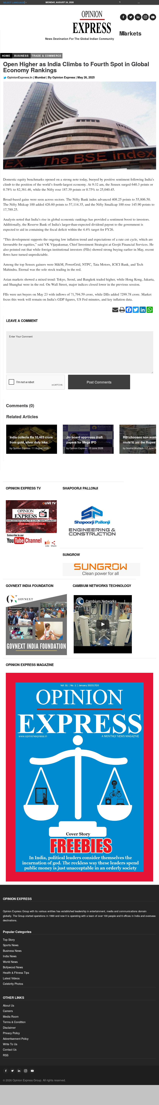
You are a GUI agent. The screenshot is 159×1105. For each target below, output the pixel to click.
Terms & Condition (14, 1022)
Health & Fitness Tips (16, 973)
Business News (12, 951)
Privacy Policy (11, 1033)
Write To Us (10, 1044)
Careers (8, 1011)
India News (9, 956)
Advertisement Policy (16, 1039)
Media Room (11, 1016)
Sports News (10, 945)
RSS (5, 1055)
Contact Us (9, 1049)
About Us (8, 1005)
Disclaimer (9, 1027)
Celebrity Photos (13, 984)
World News (10, 962)
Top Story (9, 940)
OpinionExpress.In (19, 77)
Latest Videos (11, 978)
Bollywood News (13, 967)
